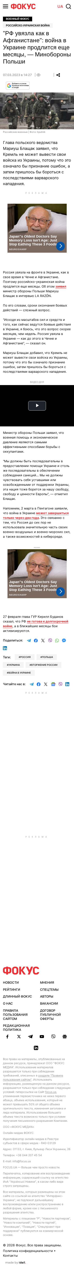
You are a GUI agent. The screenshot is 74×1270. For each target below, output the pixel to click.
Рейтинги (11, 989)
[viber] (53, 1036)
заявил (60, 286)
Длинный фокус (17, 996)
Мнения (47, 982)
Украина (14, 664)
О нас (8, 1003)
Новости (11, 982)
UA (60, 6)
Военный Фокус (17, 18)
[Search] (68, 6)
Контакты (10, 1255)
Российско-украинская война (28, 25)
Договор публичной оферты (50, 1015)
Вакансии (49, 1003)
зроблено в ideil (15, 1262)
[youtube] (42, 1036)
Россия (25, 657)
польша (47, 657)
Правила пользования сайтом (15, 1015)
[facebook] (7, 1036)
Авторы (46, 996)
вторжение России (44, 664)
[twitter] (19, 1036)
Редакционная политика (16, 1028)
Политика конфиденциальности (28, 1251)
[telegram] (30, 1036)
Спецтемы (49, 989)
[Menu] (5, 6)
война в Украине (19, 672)
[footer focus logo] (21, 971)
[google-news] (64, 1036)
